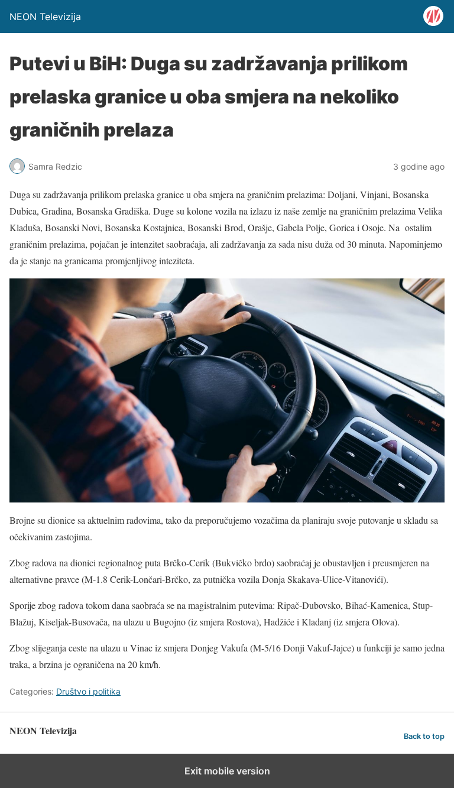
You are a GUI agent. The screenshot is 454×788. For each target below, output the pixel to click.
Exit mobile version (227, 771)
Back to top (424, 736)
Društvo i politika (88, 691)
